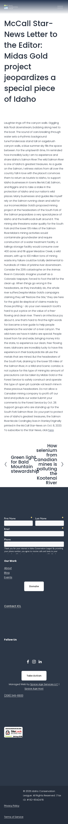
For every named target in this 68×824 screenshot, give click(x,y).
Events (8, 577)
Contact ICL (12, 606)
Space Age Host (34, 688)
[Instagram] (34, 662)
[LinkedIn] (40, 662)
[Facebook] (28, 662)
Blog (6, 573)
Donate (34, 586)
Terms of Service (13, 816)
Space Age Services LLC (44, 684)
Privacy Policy (11, 805)
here (51, 430)
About (8, 568)
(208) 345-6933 (13, 695)
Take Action (34, 675)
